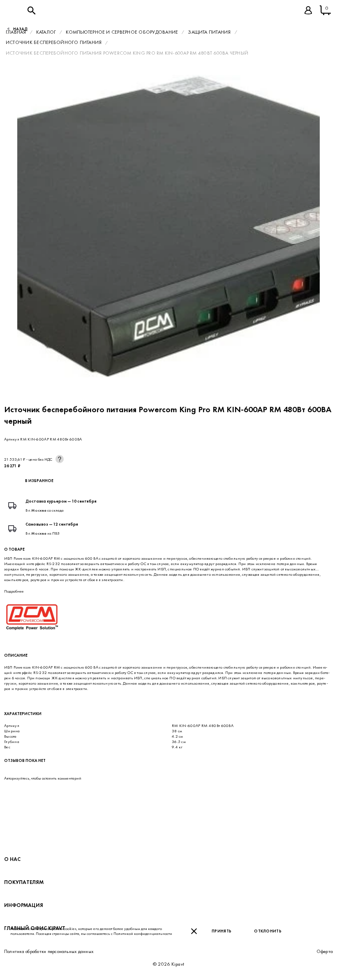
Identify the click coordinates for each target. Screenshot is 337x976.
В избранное (39, 480)
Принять (221, 931)
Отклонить (268, 931)
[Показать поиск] (31, 10)
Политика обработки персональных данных (48, 951)
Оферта (324, 951)
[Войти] (308, 10)
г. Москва (37, 510)
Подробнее (14, 591)
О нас (12, 859)
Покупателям (24, 882)
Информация (23, 905)
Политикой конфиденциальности (142, 933)
